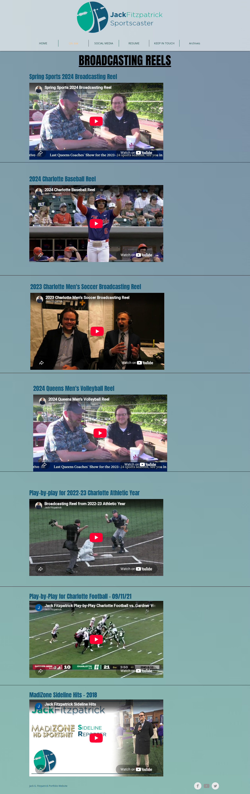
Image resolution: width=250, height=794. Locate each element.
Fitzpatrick (144, 15)
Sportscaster (132, 23)
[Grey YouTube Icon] (206, 786)
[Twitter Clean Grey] (215, 786)
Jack (118, 15)
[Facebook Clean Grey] (197, 786)
